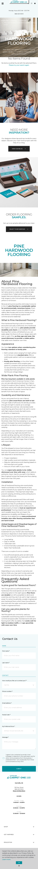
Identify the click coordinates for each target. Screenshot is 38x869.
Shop (6, 826)
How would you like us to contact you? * (14, 680)
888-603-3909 (19, 14)
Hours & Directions (19, 791)
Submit (19, 768)
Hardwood (22, 20)
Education (8, 842)
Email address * (7, 703)
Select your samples (17, 229)
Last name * (5, 662)
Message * (5, 737)
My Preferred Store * (8, 726)
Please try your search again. (19, 65)
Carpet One (4, 20)
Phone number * (7, 691)
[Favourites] (31, 3)
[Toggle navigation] (2, 3)
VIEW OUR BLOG (17, 149)
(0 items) (35, 3)
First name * (6, 651)
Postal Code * (6, 714)
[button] (28, 3)
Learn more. (6, 859)
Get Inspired (9, 834)
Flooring (14, 20)
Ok (19, 862)
